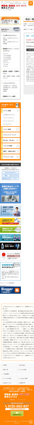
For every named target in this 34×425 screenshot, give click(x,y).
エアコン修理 (7, 110)
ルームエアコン (7, 124)
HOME (5, 365)
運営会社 (12, 399)
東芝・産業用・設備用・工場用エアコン (11, 77)
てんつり (5, 53)
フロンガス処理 (7, 145)
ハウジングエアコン (8, 121)
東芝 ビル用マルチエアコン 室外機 (11, 39)
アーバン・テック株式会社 (7, 283)
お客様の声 (22, 383)
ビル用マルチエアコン (9, 114)
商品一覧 (5, 369)
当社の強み (22, 365)
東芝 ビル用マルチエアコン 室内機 (10, 42)
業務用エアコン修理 (9, 96)
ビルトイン (6, 62)
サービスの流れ (7, 378)
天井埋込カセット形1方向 (10, 85)
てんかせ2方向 (7, 57)
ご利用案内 (6, 374)
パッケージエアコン (8, 118)
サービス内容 (22, 369)
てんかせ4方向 (7, 55)
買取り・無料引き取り (9, 151)
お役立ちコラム (7, 383)
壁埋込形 (5, 89)
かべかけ (5, 66)
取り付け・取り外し (9, 140)
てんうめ (5, 64)
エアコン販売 (7, 129)
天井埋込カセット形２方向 (10, 87)
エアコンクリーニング (9, 135)
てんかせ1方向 (7, 59)
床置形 (5, 91)
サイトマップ (21, 399)
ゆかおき (5, 60)
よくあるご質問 (23, 378)
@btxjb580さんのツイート (7, 286)
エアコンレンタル (8, 156)
